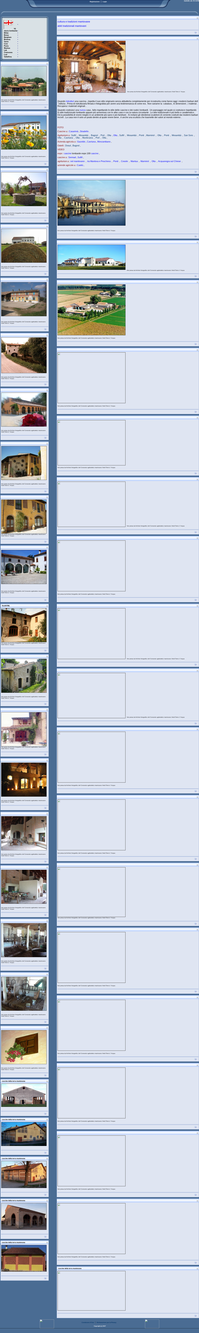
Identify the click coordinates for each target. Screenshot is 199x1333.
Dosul (68, 145)
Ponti (141, 135)
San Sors (188, 135)
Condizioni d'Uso (88, 1322)
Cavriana (68, 138)
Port (103, 135)
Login (105, 1)
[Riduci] (47, 64)
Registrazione (95, 1)
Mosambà (83, 135)
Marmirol (150, 135)
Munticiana (87, 138)
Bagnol (94, 135)
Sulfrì (73, 135)
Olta (109, 135)
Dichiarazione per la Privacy (106, 1322)
